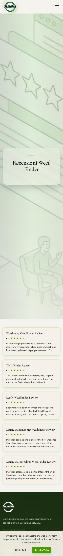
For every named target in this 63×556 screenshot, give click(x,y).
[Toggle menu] (57, 6)
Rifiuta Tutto (21, 550)
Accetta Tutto (42, 550)
